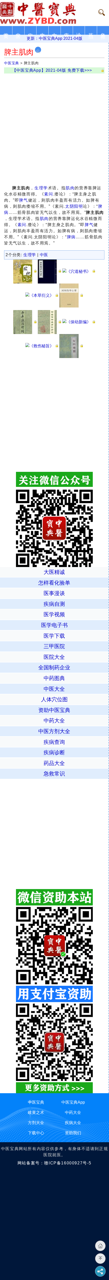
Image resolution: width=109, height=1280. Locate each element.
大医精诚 (54, 572)
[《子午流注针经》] (25, 321)
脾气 (23, 200)
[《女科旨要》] (71, 345)
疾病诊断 (54, 752)
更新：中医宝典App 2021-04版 (54, 38)
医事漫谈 (54, 593)
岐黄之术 (36, 1112)
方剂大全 (36, 1123)
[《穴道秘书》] (79, 271)
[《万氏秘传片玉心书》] (49, 271)
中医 (44, 255)
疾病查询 (54, 742)
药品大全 (54, 763)
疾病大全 (73, 1123)
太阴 (69, 206)
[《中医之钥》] (25, 271)
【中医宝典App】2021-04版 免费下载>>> (52, 70)
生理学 (41, 188)
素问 (48, 194)
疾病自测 (54, 604)
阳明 (78, 206)
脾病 (71, 237)
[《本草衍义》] (42, 295)
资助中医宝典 (54, 710)
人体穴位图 (54, 699)
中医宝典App (73, 1102)
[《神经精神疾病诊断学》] (49, 321)
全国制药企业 (54, 667)
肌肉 (70, 188)
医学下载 (54, 636)
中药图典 (54, 678)
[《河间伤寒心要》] (71, 295)
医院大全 (54, 657)
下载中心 (36, 1133)
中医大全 (54, 689)
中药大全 (54, 720)
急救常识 (54, 774)
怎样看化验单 (54, 583)
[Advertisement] (54, 128)
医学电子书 (54, 625)
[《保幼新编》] (79, 321)
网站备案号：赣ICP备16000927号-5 (54, 1163)
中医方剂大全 (54, 731)
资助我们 (73, 1133)
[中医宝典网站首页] (44, 13)
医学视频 (54, 614)
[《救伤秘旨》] (42, 345)
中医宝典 (11, 63)
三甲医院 (54, 646)
